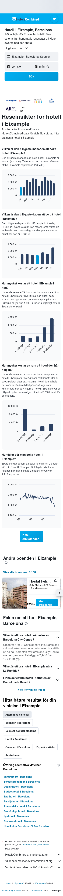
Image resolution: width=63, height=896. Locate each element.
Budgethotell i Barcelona (19, 791)
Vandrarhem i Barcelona (18, 776)
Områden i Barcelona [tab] (17, 747)
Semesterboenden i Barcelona (22, 781)
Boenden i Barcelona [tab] (17, 722)
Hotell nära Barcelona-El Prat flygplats (26, 826)
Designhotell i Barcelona (18, 786)
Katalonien (40, 883)
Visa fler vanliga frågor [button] (31, 689)
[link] (31, 536)
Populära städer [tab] (45, 747)
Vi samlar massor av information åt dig (28, 861)
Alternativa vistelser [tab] (17, 714)
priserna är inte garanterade (35, 844)
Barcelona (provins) (11, 890)
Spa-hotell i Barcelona (17, 796)
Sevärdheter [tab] (12, 755)
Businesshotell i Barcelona (20, 821)
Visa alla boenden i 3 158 (19, 572)
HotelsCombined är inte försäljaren (26, 854)
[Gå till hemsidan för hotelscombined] (25, 19)
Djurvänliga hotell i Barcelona (21, 811)
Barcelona (37, 890)
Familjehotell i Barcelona (18, 801)
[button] (6, 19)
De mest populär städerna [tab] (20, 731)
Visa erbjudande (45, 602)
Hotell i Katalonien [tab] (16, 739)
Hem (8, 883)
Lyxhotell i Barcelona (16, 816)
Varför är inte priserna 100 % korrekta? (29, 867)
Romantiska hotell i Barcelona (22, 806)
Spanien (19, 883)
